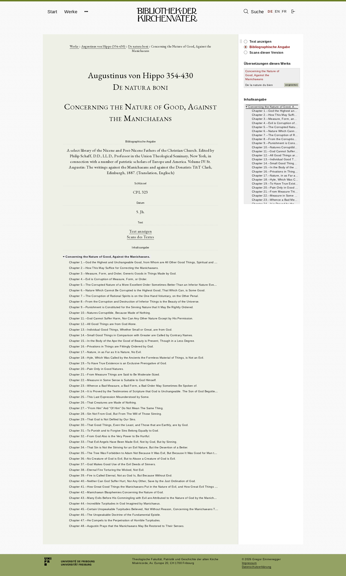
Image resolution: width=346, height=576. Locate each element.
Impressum (249, 563)
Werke (70, 11)
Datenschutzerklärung (256, 566)
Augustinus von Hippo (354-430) (103, 46)
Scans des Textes (140, 236)
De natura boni (138, 46)
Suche (257, 11)
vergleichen (291, 85)
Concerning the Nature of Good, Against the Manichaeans (262, 75)
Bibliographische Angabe (269, 47)
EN (277, 11)
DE (270, 11)
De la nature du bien (259, 85)
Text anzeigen (140, 231)
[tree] (140, 390)
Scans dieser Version (266, 52)
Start (52, 11)
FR (284, 11)
